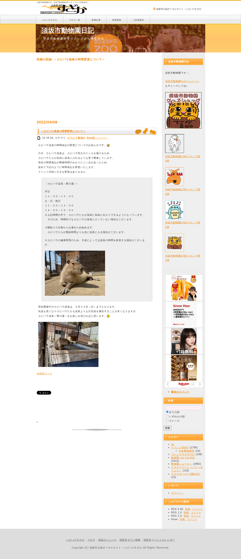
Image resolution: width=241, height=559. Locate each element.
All (173, 444)
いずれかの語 (177, 416)
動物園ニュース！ (97, 137)
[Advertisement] (97, 90)
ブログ (91, 540)
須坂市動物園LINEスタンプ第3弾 (182, 191)
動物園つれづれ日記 (183, 457)
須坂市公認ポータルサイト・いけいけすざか (178, 9)
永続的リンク (45, 373)
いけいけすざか (49, 20)
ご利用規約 (138, 20)
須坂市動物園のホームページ (182, 81)
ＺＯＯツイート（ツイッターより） (187, 469)
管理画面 (116, 20)
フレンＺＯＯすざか (183, 454)
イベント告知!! (76, 137)
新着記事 (96, 20)
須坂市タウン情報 (129, 540)
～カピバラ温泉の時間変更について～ (63, 131)
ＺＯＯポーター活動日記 (185, 474)
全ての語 (174, 412)
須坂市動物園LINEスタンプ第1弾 (182, 258)
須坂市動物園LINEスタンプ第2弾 (182, 224)
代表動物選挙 (186, 450)
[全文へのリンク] (39, 137)
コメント (197, 509)
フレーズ (174, 420)
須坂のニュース (107, 540)
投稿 (187, 509)
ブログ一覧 (74, 20)
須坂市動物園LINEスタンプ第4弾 (182, 158)
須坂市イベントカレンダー (159, 540)
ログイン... (178, 493)
